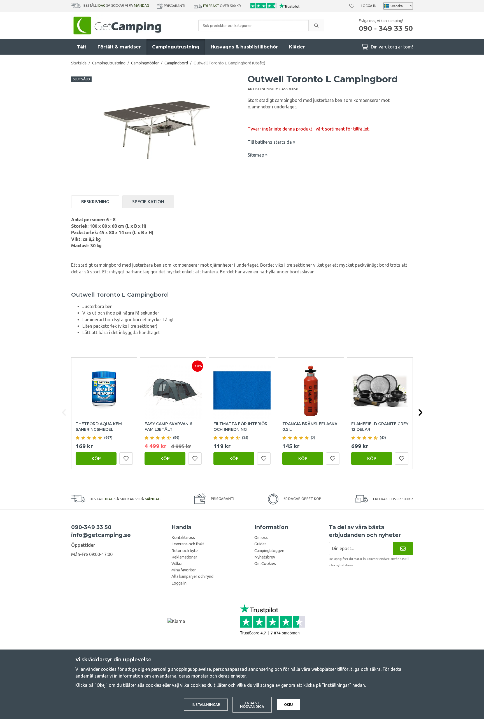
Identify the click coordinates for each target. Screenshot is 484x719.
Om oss (261, 537)
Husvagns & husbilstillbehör (244, 47)
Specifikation (148, 201)
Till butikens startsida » (271, 142)
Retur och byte (184, 550)
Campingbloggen (269, 550)
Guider (260, 544)
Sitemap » (257, 154)
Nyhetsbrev (264, 557)
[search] (316, 25)
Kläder (297, 47)
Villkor (177, 563)
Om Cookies (265, 563)
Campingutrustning (175, 47)
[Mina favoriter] (351, 5)
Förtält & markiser (119, 47)
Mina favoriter (183, 570)
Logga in (368, 6)
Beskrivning (95, 201)
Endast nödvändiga (252, 704)
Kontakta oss (183, 537)
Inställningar (206, 704)
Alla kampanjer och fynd (192, 576)
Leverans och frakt (187, 544)
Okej (288, 704)
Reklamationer (184, 557)
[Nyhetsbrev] (403, 548)
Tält (81, 47)
